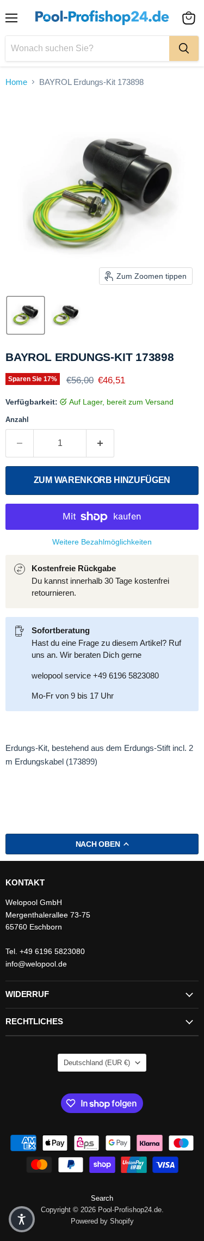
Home (16, 82)
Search (102, 1198)
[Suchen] (184, 48)
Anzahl (17, 419)
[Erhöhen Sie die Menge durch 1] (100, 443)
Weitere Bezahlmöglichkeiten (102, 541)
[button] (25, 315)
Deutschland (97, 1063)
